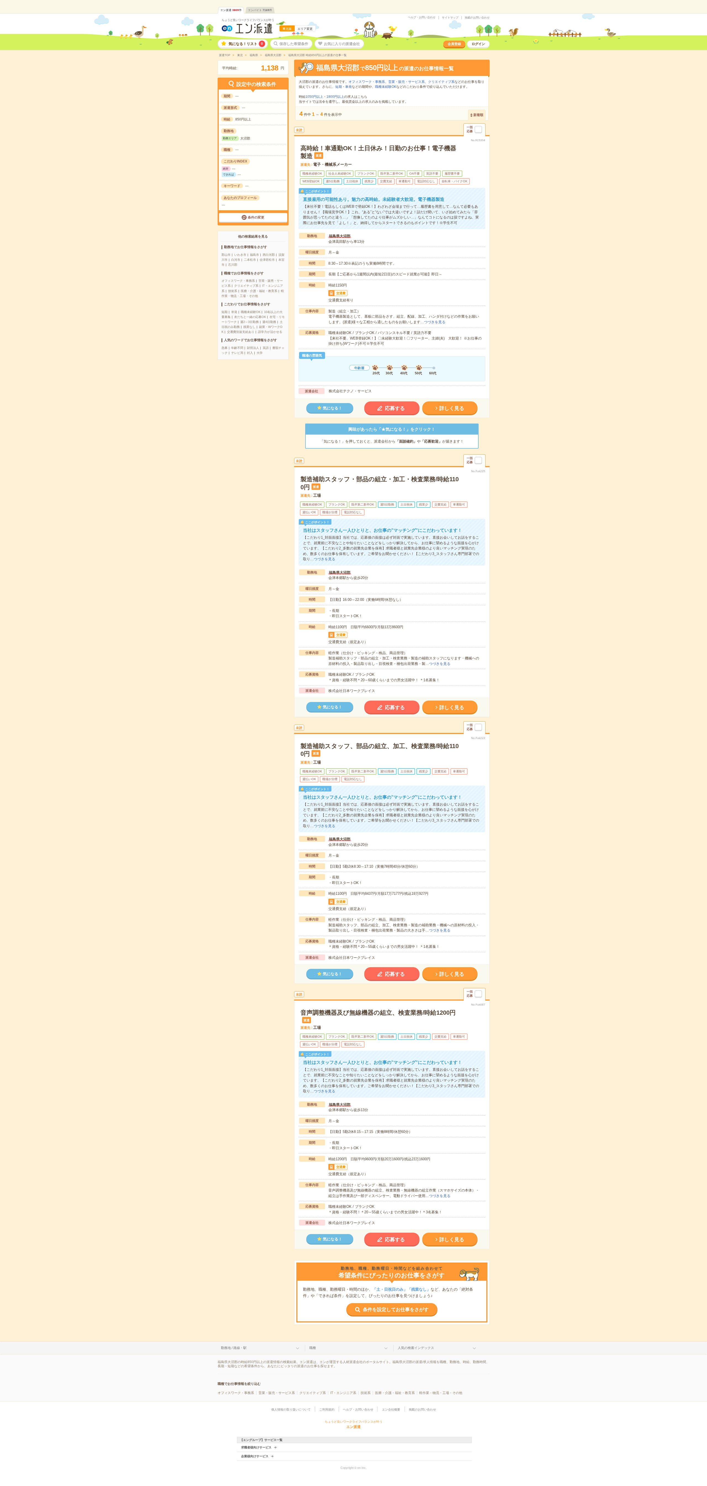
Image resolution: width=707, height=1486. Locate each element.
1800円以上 (335, 97)
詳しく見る (451, 408)
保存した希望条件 (293, 44)
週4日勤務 (269, 321)
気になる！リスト (246, 44)
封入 (250, 352)
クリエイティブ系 (246, 285)
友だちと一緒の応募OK (250, 317)
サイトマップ (450, 17)
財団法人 (253, 347)
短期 (224, 312)
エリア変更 (305, 28)
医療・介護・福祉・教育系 (259, 291)
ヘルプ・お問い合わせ (422, 17)
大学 (260, 352)
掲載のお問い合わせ (477, 17)
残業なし (249, 326)
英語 (266, 347)
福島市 (254, 254)
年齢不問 (237, 347)
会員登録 (454, 44)
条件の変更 (256, 217)
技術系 (232, 291)
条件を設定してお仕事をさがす (396, 1309)
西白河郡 (269, 254)
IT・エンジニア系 (343, 1393)
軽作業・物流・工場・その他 (440, 1393)
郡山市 (226, 254)
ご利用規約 (326, 1409)
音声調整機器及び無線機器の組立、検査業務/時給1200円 (378, 1012)
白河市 (235, 259)
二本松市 (250, 259)
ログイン (478, 44)
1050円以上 (314, 97)
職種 (312, 1348)
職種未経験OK (250, 312)
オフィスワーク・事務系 (238, 280)
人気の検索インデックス (416, 1348)
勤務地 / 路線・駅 (234, 1348)
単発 (234, 312)
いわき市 (240, 254)
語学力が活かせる (270, 331)
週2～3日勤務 (249, 321)
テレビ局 (237, 352)
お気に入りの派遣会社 (342, 44)
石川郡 (232, 264)
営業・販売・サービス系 (406, 82)
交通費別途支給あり (240, 331)
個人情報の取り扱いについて (291, 1409)
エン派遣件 (231, 10)
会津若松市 (267, 259)
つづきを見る (434, 322)
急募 (224, 347)
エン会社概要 (391, 1409)
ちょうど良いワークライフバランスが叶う (248, 20)
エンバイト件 (260, 10)
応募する (395, 408)
